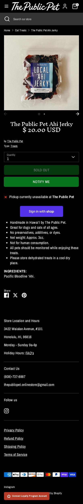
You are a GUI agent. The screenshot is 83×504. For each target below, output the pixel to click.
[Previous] (5, 113)
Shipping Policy (15, 446)
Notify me (41, 181)
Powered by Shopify (51, 493)
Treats (14, 146)
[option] (41, 72)
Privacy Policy (14, 430)
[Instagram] (6, 410)
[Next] (77, 113)
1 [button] (39, 114)
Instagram (9, 487)
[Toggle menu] (5, 6)
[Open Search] (6, 19)
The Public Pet (15, 141)
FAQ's (30, 352)
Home (7, 30)
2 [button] (44, 114)
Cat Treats (21, 30)
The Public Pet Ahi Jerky (44, 30)
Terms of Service (15, 454)
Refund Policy (13, 438)
